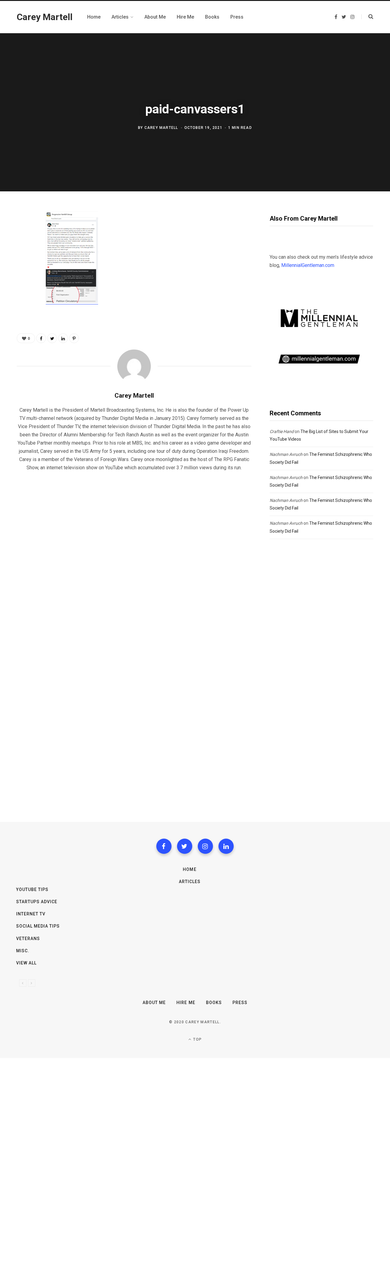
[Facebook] (164, 846)
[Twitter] (184, 846)
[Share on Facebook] (23, 234)
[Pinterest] (23, 266)
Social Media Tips (38, 926)
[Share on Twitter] (23, 250)
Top (197, 1039)
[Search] (367, 16)
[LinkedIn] (63, 338)
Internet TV (31, 913)
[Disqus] (134, 554)
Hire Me (185, 1002)
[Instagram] (205, 846)
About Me (154, 1002)
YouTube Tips (32, 889)
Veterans (28, 938)
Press (239, 1002)
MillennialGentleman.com (307, 265)
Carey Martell (161, 128)
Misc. (22, 950)
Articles (189, 881)
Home (189, 869)
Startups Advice (37, 901)
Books (214, 1002)
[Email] (23, 282)
